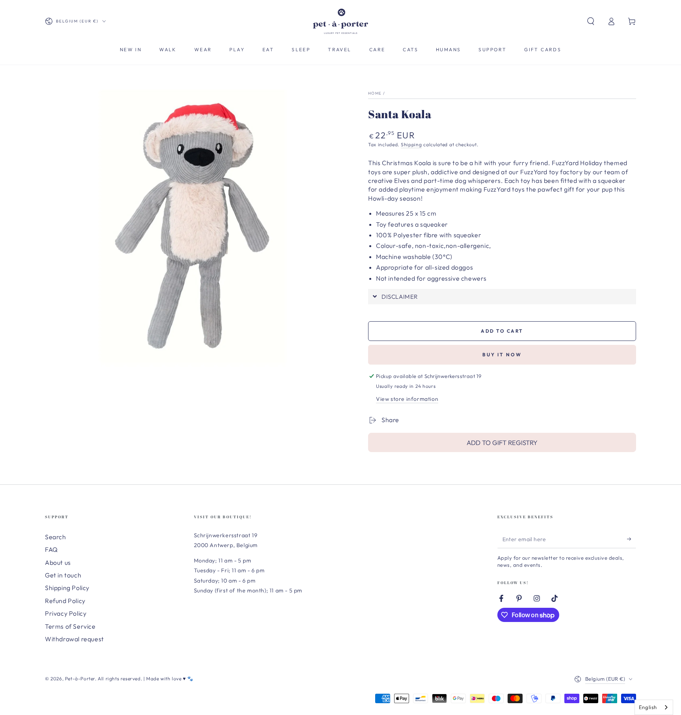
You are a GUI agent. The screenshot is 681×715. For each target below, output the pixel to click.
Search (55, 537)
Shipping (411, 144)
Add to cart (502, 331)
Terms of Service (70, 626)
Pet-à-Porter (80, 678)
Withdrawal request (74, 639)
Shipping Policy (67, 588)
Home (374, 93)
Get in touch (63, 575)
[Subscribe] (631, 539)
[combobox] (653, 707)
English (648, 707)
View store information (407, 398)
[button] (591, 21)
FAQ (51, 549)
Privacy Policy (65, 613)
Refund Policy (65, 601)
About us (58, 562)
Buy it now (502, 355)
